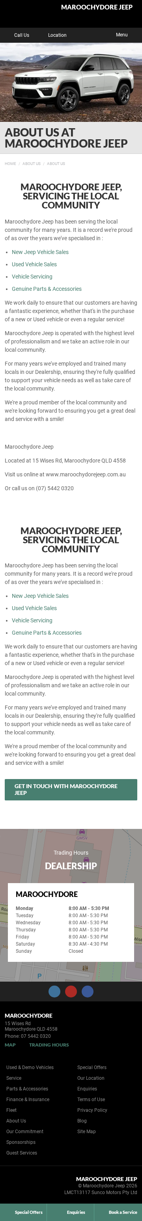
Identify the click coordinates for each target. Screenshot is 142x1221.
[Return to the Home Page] (19, 1186)
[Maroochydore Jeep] (25, 14)
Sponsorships (21, 1142)
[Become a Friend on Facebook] (87, 991)
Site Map (86, 1131)
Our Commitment (24, 1131)
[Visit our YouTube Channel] (71, 991)
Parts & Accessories (27, 1089)
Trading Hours (49, 1045)
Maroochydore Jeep (97, 7)
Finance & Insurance (27, 1099)
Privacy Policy (92, 1110)
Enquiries (87, 1089)
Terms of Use (91, 1099)
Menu (122, 35)
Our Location (91, 1078)
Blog (82, 1121)
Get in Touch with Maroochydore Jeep (66, 789)
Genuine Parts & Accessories (47, 289)
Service (13, 1078)
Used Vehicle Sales (34, 264)
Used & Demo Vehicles (30, 1067)
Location (57, 35)
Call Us (21, 35)
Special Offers (91, 1067)
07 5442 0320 (36, 1036)
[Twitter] (10, 162)
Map (10, 1045)
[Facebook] (3, 162)
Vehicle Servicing (32, 276)
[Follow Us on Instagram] (54, 991)
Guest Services (21, 1153)
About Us (31, 163)
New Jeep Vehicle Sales (40, 252)
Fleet (11, 1110)
